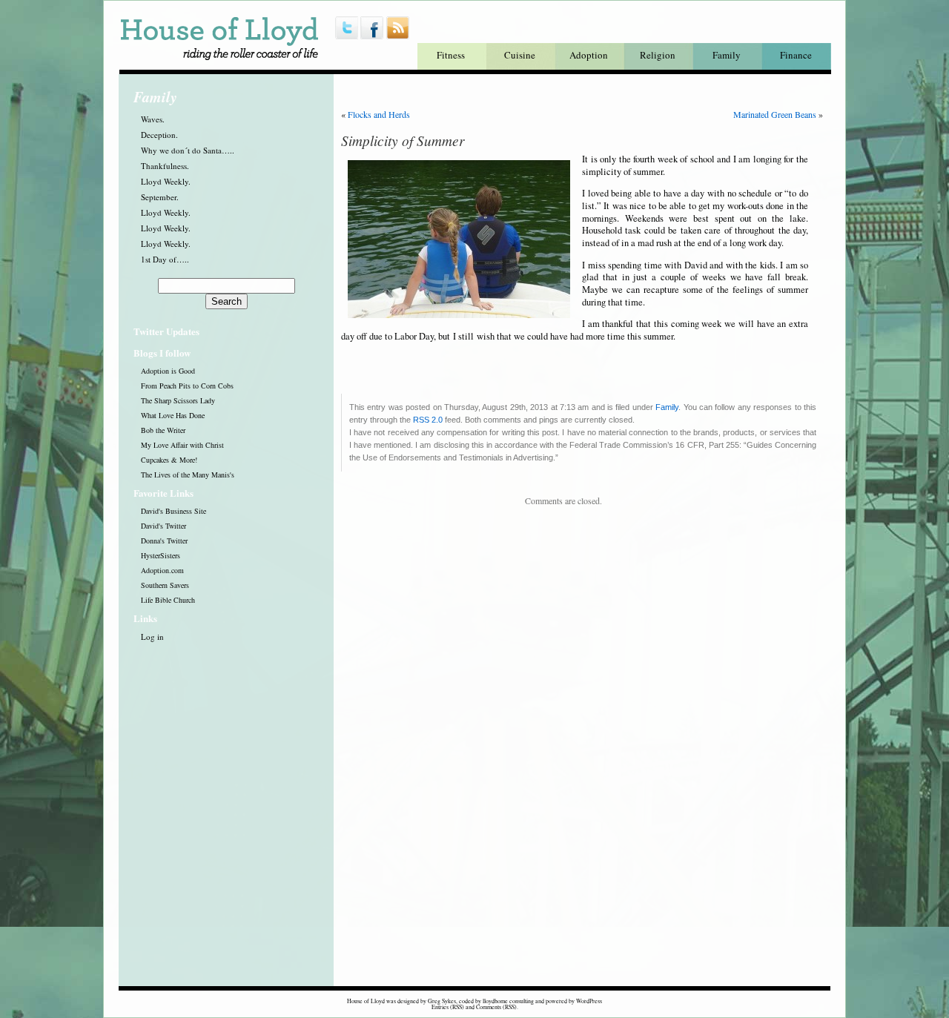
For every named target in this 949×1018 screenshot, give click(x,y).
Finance (796, 55)
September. (160, 196)
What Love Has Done (173, 415)
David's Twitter (163, 525)
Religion (657, 55)
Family (726, 55)
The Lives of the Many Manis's (187, 474)
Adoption (588, 55)
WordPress (589, 1001)
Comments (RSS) (496, 1007)
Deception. (159, 134)
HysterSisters (160, 555)
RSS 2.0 (428, 419)
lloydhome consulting (508, 1001)
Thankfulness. (165, 165)
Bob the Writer (163, 430)
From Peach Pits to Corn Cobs (187, 385)
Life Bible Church (168, 600)
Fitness (451, 55)
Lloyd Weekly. (166, 181)
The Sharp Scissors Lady (178, 400)
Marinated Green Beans (774, 114)
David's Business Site (173, 511)
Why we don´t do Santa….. (187, 150)
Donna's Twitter (164, 540)
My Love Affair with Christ (182, 445)
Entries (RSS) (447, 1007)
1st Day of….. (165, 259)
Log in (152, 636)
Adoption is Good (168, 371)
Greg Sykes (442, 1001)
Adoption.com (162, 570)
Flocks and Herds (379, 114)
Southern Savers (165, 585)
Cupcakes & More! (169, 460)
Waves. (153, 119)
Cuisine (519, 55)
